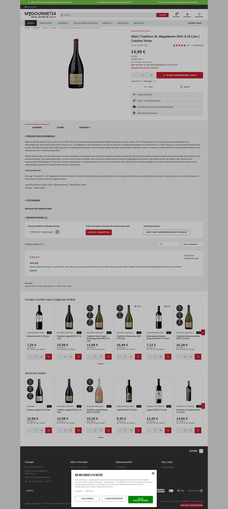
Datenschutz (89, 491)
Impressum (78, 491)
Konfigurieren (114, 499)
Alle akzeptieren (140, 500)
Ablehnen (87, 499)
